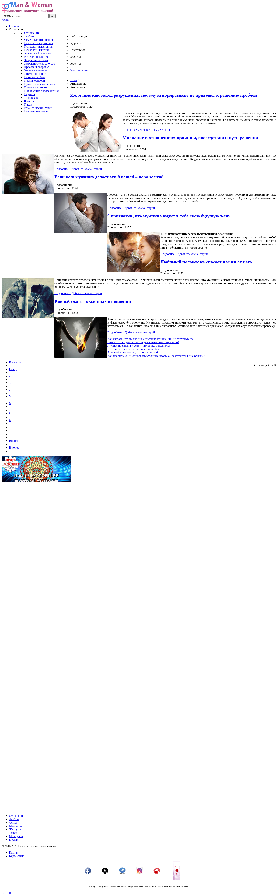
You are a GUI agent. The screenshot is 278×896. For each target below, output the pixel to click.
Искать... (7, 15)
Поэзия (13, 839)
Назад (13, 369)
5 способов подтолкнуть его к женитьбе (133, 352)
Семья (13, 822)
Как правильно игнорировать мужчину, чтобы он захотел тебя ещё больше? (156, 355)
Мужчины (15, 826)
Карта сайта (16, 856)
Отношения (16, 815)
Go (52, 16)
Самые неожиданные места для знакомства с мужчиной (143, 342)
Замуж (13, 832)
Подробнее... (131, 129)
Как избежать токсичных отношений (92, 301)
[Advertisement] (115, 511)
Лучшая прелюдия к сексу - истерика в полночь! (138, 345)
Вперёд (14, 440)
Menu (5, 19)
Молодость (16, 836)
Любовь (14, 819)
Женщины (15, 829)
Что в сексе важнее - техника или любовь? (134, 349)
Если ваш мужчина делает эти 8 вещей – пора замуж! (109, 176)
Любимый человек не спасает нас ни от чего (206, 262)
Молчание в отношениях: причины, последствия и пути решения (190, 137)
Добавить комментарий (155, 129)
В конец (14, 447)
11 (10, 433)
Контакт (14, 852)
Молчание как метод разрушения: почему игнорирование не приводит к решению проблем (163, 95)
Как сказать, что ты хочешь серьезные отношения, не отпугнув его (150, 338)
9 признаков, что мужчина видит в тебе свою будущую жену (168, 215)
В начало (15, 362)
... (10, 389)
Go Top (6, 892)
